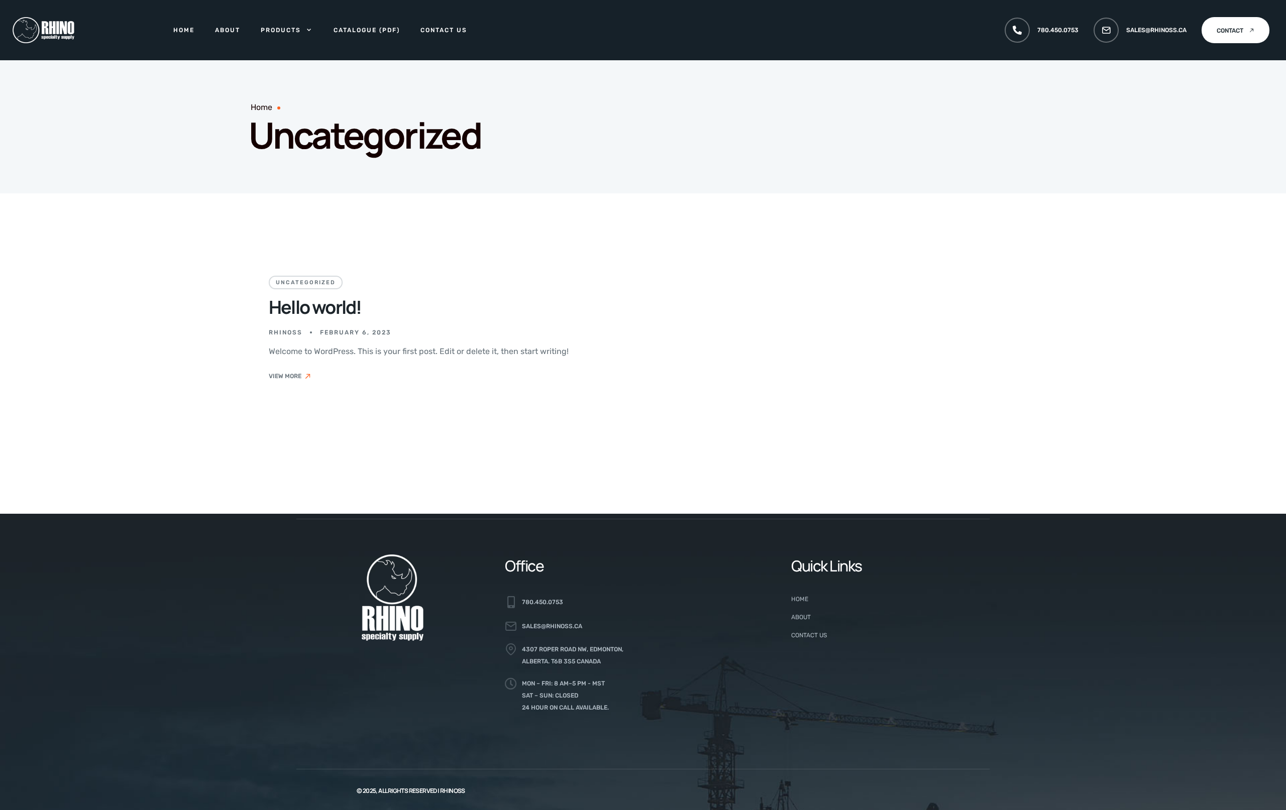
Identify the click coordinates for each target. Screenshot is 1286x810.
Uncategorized (306, 282)
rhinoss (285, 332)
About (227, 30)
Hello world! (315, 307)
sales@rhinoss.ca (1156, 30)
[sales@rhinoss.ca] (1106, 30)
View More (285, 376)
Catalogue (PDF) (367, 30)
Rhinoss (452, 790)
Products (281, 30)
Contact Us (443, 30)
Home (183, 30)
